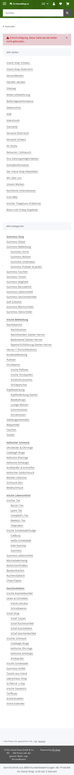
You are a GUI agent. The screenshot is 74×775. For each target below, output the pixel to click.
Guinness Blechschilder (20, 306)
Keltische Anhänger (18, 462)
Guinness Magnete (17, 281)
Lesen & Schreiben (17, 598)
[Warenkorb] (67, 3)
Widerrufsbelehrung (18, 94)
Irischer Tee (13, 500)
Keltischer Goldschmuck (20, 472)
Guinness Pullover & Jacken (26, 266)
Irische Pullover (19, 369)
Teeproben (17, 525)
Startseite (12, 126)
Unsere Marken (15, 184)
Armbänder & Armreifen (21, 467)
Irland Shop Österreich (20, 69)
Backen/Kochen (15, 570)
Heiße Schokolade (21, 540)
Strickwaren (13, 364)
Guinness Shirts (20, 251)
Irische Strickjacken (22, 374)
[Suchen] (67, 13)
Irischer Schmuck (16, 638)
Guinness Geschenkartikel (21, 296)
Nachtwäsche (14, 324)
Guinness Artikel (16, 668)
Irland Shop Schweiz (18, 62)
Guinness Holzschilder (19, 311)
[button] (54, 3)
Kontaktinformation (18, 165)
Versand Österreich (18, 133)
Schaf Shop (13, 613)
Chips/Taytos (14, 580)
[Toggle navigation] (4, 2)
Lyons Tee (16, 510)
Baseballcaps (18, 399)
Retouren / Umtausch (19, 152)
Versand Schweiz (16, 139)
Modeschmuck (15, 487)
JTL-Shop (56, 749)
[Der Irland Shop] (19, 4)
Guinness (16, 550)
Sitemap (11, 88)
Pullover (11, 359)
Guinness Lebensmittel (20, 291)
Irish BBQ (12, 197)
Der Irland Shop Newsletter (22, 171)
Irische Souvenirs (16, 688)
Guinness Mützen (21, 256)
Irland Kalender (16, 703)
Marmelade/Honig (17, 560)
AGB (9, 114)
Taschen (11, 429)
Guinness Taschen (17, 271)
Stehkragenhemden (18, 419)
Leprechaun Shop (17, 678)
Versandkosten (15, 75)
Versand (41, 741)
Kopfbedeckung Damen (24, 394)
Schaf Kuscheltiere (21, 628)
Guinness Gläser (16, 241)
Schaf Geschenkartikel (23, 633)
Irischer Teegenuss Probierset (24, 203)
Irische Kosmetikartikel (20, 593)
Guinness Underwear (23, 261)
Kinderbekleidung (17, 354)
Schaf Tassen (18, 618)
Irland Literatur (19, 603)
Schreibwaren (19, 608)
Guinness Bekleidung (19, 246)
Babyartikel (13, 424)
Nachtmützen (18, 329)
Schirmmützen (19, 409)
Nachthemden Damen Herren (28, 334)
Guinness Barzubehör (19, 286)
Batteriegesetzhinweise (20, 101)
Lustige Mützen (19, 404)
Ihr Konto (12, 145)
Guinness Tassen (16, 276)
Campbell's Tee (19, 515)
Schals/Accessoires (21, 379)
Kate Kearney (18, 545)
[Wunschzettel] (60, 3)
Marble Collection (17, 477)
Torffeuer (12, 693)
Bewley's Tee (18, 520)
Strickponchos (19, 384)
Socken (11, 434)
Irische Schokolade (17, 663)
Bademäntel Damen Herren (26, 339)
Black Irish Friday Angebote (22, 209)
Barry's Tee (17, 505)
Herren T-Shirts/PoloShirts (22, 349)
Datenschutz (14, 107)
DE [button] (43, 4)
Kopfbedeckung (16, 389)
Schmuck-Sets (15, 482)
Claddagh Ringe (16, 452)
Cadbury (15, 535)
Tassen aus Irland (17, 673)
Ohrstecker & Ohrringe (20, 447)
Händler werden (16, 82)
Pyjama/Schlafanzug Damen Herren (31, 344)
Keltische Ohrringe (21, 648)
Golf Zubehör (14, 301)
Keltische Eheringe (17, 457)
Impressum (13, 120)
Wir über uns (14, 177)
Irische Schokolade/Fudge (21, 530)
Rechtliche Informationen (21, 190)
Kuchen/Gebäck (16, 575)
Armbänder (17, 658)
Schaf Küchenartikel (22, 623)
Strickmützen (18, 414)
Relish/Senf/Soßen (17, 565)
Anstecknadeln (15, 698)
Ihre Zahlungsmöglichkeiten (23, 158)
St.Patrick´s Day (16, 683)
